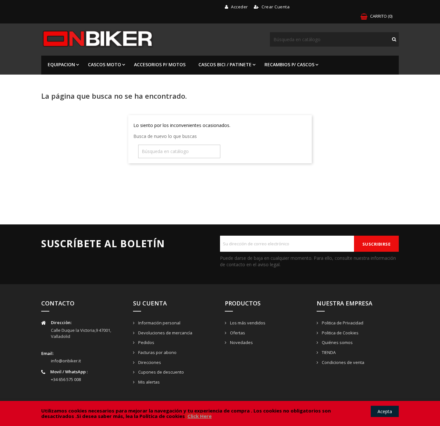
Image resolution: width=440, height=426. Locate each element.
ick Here (202, 416)
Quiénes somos (337, 342)
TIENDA (328, 352)
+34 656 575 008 (66, 379)
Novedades (241, 342)
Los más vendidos (247, 323)
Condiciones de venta (342, 362)
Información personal (158, 323)
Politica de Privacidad (342, 323)
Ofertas (237, 333)
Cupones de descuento (160, 372)
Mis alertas (148, 382)
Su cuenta (150, 303)
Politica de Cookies (340, 333)
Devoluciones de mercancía (164, 333)
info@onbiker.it (66, 361)
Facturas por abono (157, 352)
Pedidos (145, 342)
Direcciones (149, 362)
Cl (189, 416)
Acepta (385, 411)
